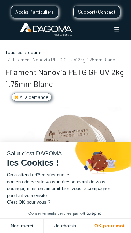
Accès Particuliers (34, 12)
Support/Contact (97, 12)
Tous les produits (23, 52)
